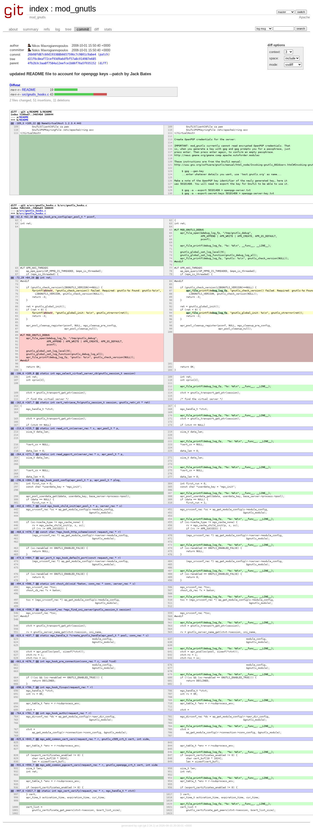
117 (170, 152)
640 (170, 648)
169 (170, 412)
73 (170, 255)
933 (16, 774)
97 (170, 322)
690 (16, 690)
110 (16, 129)
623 (16, 639)
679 (170, 674)
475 (170, 551)
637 (170, 639)
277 (170, 476)
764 (16, 716)
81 (16, 309)
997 (16, 794)
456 (170, 525)
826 (16, 745)
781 (170, 716)
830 (16, 761)
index (38, 8)
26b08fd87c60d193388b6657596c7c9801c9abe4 (62, 54)
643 (170, 658)
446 (16, 525)
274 (170, 467)
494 (16, 587)
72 (170, 252)
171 (170, 418)
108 (16, 383)
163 (16, 409)
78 (170, 271)
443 (16, 512)
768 (16, 732)
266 (16, 464)
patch (104, 54)
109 (16, 126)
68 (170, 239)
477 (16, 577)
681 (170, 680)
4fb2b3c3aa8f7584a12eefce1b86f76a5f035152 (62, 63)
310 (170, 502)
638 (170, 642)
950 (170, 768)
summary (30, 29)
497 (16, 599)
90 (170, 300)
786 (170, 732)
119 (170, 158)
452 (170, 512)
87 (170, 290)
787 (170, 735)
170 (170, 415)
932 (16, 771)
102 (170, 366)
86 (170, 287)
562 (170, 622)
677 (170, 668)
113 (170, 139)
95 (170, 316)
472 (170, 541)
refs (47, 29)
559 (170, 613)
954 (170, 781)
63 (16, 223)
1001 (15, 810)
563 (170, 625)
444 (16, 515)
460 (16, 535)
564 (170, 629)
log (57, 29)
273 (170, 464)
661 (16, 664)
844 (170, 745)
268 (16, 473)
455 (170, 522)
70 (170, 245)
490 (170, 580)
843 (170, 742)
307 (170, 493)
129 (170, 190)
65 (170, 229)
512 (170, 606)
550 (16, 629)
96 (170, 319)
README (29, 90)
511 (170, 603)
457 (170, 528)
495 (16, 590)
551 (16, 632)
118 (170, 155)
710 (170, 703)
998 (16, 797)
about (13, 29)
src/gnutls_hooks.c (35, 94)
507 (170, 590)
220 (170, 435)
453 (170, 515)
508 (170, 593)
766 (16, 723)
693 (16, 703)
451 (170, 509)
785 (170, 729)
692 (16, 697)
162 (16, 405)
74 (170, 258)
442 (16, 509)
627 (16, 654)
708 (170, 697)
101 (170, 363)
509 (170, 596)
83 (16, 316)
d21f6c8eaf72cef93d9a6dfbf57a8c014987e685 (62, 59)
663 (16, 671)
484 (170, 561)
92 (170, 306)
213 (16, 431)
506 (170, 587)
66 (170, 233)
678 (170, 671)
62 (16, 220)
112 (170, 136)
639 (170, 645)
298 (16, 490)
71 (170, 248)
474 (170, 548)
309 (170, 499)
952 (170, 774)
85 (170, 284)
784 (170, 726)
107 (16, 380)
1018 (169, 797)
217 (16, 447)
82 (16, 312)
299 (16, 496)
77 (170, 267)
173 (170, 425)
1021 (169, 807)
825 (16, 742)
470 (170, 535)
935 (16, 784)
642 (170, 654)
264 (16, 457)
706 (170, 690)
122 (170, 168)
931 (16, 768)
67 (170, 236)
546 (16, 613)
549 (16, 625)
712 (170, 709)
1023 (169, 813)
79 (170, 274)
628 (16, 658)
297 (16, 486)
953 (170, 778)
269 (16, 476)
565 (170, 632)
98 (170, 325)
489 (170, 577)
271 (170, 457)
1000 (15, 807)
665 (16, 680)
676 (170, 664)
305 (170, 486)
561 (170, 619)
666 (16, 683)
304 (170, 483)
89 (170, 297)
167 (170, 405)
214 (16, 435)
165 (16, 418)
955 (170, 784)
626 (16, 651)
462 (16, 541)
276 (170, 473)
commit (83, 29)
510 (170, 599)
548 (16, 619)
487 (170, 570)
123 (170, 171)
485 (170, 564)
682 (170, 683)
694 (16, 706)
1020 (169, 803)
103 (170, 370)
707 (170, 693)
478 (16, 580)
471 (170, 538)
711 (170, 706)
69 (170, 242)
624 (16, 642)
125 (170, 177)
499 (16, 606)
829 (16, 758)
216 (16, 444)
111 (16, 133)
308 (170, 496)
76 (170, 264)
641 (170, 651)
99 (170, 328)
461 (16, 538)
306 (170, 490)
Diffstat (15, 85)
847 (170, 755)
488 (170, 574)
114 (170, 142)
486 (170, 567)
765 (16, 719)
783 (170, 723)
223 (170, 444)
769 (16, 735)
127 (170, 183)
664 (16, 677)
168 (170, 409)
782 (170, 719)
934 (16, 781)
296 (16, 483)
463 (16, 548)
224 (170, 447)
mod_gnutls (75, 8)
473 (170, 544)
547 (16, 616)
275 (170, 470)
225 (170, 450)
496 (16, 593)
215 (16, 438)
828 (16, 755)
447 (16, 528)
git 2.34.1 (149, 825)
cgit (140, 825)
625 (16, 645)
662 (16, 668)
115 (170, 145)
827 (16, 748)
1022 (169, 810)
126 (170, 180)
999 (16, 800)
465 (16, 554)
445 (16, 522)
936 (16, 787)
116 (170, 149)
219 (170, 431)
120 (170, 161)
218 (16, 450)
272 (170, 460)
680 (170, 677)
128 (170, 187)
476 (170, 554)
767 (16, 729)
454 (170, 519)
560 (170, 616)
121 (170, 164)
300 (16, 499)
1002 (15, 813)
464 (16, 551)
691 (16, 693)
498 (16, 603)
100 (170, 331)
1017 (169, 794)
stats (108, 29)
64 (16, 226)
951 (170, 771)
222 (170, 441)
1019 (169, 800)
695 (16, 709)
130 (170, 193)
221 (170, 438)
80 (16, 306)
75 (170, 261)
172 (170, 421)
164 (16, 412)
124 (170, 174)
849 (170, 761)
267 (16, 470)
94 (170, 312)
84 (170, 281)
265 (16, 460)
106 (16, 376)
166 (16, 421)
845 (170, 748)
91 (170, 303)
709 (170, 700)
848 (170, 758)
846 (170, 752)
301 (16, 502)
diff (96, 29)
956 (170, 787)
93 (170, 309)
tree (68, 29)
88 (170, 293)
